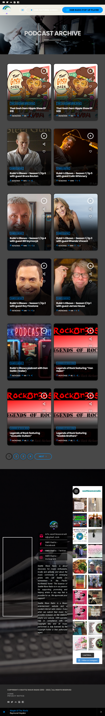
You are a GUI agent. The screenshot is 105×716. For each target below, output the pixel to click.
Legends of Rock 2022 (66, 363)
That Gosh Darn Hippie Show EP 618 (28, 110)
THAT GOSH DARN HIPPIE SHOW (22, 103)
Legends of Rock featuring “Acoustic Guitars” (25, 434)
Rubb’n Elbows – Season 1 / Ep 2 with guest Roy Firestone (28, 305)
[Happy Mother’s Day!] (80, 643)
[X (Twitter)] (7, 2)
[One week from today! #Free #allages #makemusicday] (80, 597)
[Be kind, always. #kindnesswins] (95, 643)
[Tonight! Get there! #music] (95, 597)
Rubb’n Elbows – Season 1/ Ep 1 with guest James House (73, 305)
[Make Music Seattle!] (80, 613)
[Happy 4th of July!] (80, 582)
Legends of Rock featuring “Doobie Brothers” (71, 434)
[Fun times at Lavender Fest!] (80, 551)
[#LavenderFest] (95, 567)
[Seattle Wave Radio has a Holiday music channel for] (80, 520)
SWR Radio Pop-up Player (82, 10)
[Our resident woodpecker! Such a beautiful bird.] (95, 505)
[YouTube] (4, 2)
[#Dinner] (80, 567)
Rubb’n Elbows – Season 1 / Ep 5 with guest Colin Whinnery (74, 175)
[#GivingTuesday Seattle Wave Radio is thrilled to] (80, 536)
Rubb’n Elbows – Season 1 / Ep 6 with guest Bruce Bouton (28, 175)
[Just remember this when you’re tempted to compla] (95, 536)
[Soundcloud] (11, 2)
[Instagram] (15, 2)
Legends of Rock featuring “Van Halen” (74, 369)
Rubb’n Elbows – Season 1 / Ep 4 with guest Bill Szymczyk (28, 240)
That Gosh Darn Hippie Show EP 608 (74, 110)
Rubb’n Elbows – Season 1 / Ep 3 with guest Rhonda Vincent (74, 240)
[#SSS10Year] (95, 582)
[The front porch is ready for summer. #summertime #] (80, 628)
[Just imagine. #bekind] (95, 628)
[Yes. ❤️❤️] (95, 551)
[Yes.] (95, 520)
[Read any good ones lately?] (80, 505)
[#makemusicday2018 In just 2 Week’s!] (95, 613)
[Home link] (6, 10)
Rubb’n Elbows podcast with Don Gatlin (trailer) (29, 369)
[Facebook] (18, 2)
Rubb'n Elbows (17, 168)
